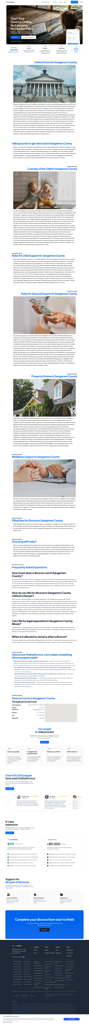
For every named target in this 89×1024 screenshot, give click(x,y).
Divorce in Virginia (58, 975)
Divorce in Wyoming (69, 961)
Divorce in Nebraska (38, 978)
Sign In (22, 41)
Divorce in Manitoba (69, 973)
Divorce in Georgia (17, 984)
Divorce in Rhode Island (49, 984)
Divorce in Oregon (48, 979)
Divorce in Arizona (17, 966)
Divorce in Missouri (38, 973)
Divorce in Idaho (27, 964)
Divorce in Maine (27, 981)
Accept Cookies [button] (71, 1019)
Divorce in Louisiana (28, 979)
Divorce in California (17, 971)
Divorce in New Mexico (49, 961)
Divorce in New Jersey (38, 987)
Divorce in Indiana (27, 969)
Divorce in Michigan (38, 965)
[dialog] (44, 1019)
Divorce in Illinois (27, 966)
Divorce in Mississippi (38, 970)
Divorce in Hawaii (27, 961)
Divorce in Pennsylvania (49, 982)
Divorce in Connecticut (18, 976)
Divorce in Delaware (17, 979)
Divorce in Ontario (69, 979)
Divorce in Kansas (27, 974)
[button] (29, 1022)
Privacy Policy (62, 1013)
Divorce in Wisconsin (59, 987)
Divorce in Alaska (16, 964)
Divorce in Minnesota (38, 968)
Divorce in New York (48, 964)
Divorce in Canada (69, 964)
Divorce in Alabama (17, 961)
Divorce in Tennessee (59, 965)
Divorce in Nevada (38, 980)
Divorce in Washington (59, 978)
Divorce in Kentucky (28, 976)
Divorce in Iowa (27, 971)
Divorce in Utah (58, 970)
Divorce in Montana (38, 975)
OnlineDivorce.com (20, 1011)
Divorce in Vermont (59, 973)
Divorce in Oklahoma (48, 977)
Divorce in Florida (16, 981)
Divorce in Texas (58, 968)
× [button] (87, 1015)
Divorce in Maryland (28, 984)
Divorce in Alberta (69, 966)
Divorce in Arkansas (17, 969)
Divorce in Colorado (17, 974)
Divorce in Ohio (47, 974)
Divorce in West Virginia (60, 984)
